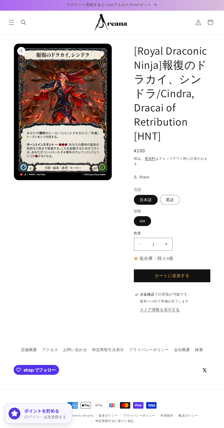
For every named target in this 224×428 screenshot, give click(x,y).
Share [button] (144, 176)
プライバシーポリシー (149, 349)
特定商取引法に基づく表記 (115, 421)
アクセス (50, 349)
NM (142, 221)
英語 (170, 199)
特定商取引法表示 (108, 349)
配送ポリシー (188, 415)
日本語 (146, 199)
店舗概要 (29, 349)
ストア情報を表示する (160, 309)
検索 (199, 349)
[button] (11, 22)
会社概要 (182, 349)
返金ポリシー (108, 415)
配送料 (150, 158)
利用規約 (167, 415)
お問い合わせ (75, 349)
